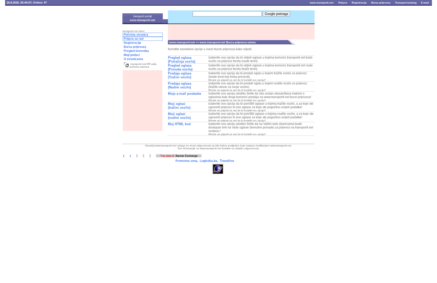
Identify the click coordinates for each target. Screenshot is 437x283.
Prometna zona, (186, 161)
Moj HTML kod (179, 124)
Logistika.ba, (208, 161)
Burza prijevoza (139, 47)
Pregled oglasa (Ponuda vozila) (180, 67)
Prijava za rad (140, 39)
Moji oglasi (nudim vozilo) (179, 116)
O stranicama (133, 59)
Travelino (227, 161)
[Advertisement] (142, 100)
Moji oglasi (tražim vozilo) (179, 105)
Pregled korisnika (136, 51)
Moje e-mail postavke (184, 94)
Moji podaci (137, 55)
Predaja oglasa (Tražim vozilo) (179, 75)
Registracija (132, 43)
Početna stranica (135, 34)
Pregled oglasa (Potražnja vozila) (181, 59)
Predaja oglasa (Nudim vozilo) (179, 85)
